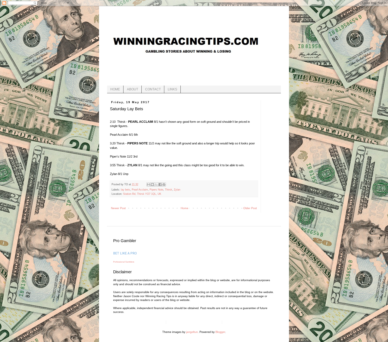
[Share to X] (156, 184)
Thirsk (168, 189)
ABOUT (132, 89)
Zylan (177, 189)
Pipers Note (156, 189)
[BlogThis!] (152, 184)
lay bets (125, 189)
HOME (115, 89)
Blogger (220, 332)
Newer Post (118, 208)
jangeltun (192, 332)
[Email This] (149, 184)
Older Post (250, 208)
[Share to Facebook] (160, 184)
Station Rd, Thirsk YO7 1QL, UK (142, 194)
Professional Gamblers (123, 262)
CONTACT (153, 89)
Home (184, 208)
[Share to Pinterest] (164, 184)
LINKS (172, 89)
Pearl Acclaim (140, 189)
